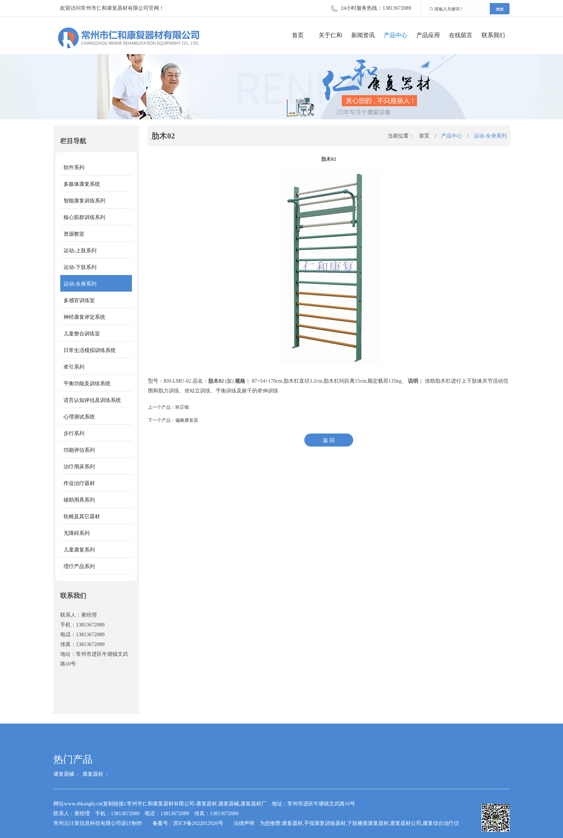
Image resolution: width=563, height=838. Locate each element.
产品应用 (428, 35)
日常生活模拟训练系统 (90, 350)
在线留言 (460, 35)
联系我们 (493, 35)
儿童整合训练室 (82, 333)
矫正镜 (182, 407)
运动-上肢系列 (80, 250)
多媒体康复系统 (82, 184)
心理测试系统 (79, 416)
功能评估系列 (79, 450)
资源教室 (74, 234)
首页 (298, 35)
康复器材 (92, 774)
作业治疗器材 (79, 483)
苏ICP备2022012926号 (198, 823)
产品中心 (395, 35)
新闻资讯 (363, 35)
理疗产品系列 (79, 566)
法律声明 (244, 823)
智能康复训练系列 (84, 200)
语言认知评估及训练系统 (92, 400)
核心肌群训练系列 (84, 217)
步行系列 (74, 433)
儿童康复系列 (79, 549)
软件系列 (74, 167)
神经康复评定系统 (84, 317)
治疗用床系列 (79, 466)
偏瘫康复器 (186, 420)
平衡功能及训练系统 (87, 383)
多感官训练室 (79, 300)
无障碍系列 (77, 533)
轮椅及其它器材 (82, 516)
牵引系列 (74, 367)
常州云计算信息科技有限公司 (87, 823)
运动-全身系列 (80, 284)
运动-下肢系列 (80, 267)
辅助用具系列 (79, 500)
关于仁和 (330, 35)
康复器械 (63, 774)
